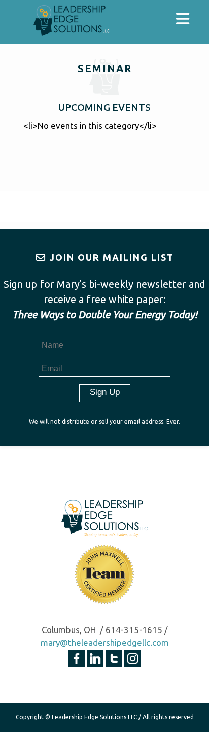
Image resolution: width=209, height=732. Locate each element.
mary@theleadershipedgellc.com (105, 642)
